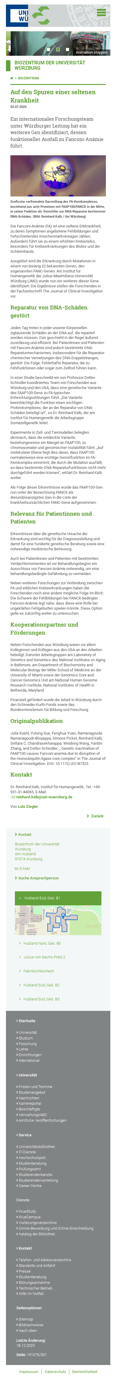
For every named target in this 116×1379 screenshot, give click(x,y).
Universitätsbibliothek (37, 1146)
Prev (16, 43)
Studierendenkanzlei (36, 1174)
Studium (26, 1038)
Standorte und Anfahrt (37, 1265)
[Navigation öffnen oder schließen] (101, 12)
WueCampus (30, 1217)
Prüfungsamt (30, 1169)
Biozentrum (28, 78)
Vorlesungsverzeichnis (38, 1222)
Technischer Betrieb (35, 1288)
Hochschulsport (32, 1157)
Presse (25, 1271)
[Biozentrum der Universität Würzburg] (48, 15)
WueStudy (27, 1211)
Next (100, 43)
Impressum (28, 1371)
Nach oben (28, 1330)
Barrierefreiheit (84, 1371)
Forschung (28, 1044)
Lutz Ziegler (28, 806)
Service (25, 1135)
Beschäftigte (29, 1109)
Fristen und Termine (35, 1086)
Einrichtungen (30, 1055)
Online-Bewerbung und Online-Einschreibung (56, 1228)
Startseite (27, 1021)
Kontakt (24, 835)
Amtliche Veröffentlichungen (43, 1120)
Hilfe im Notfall (31, 1293)
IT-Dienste (27, 1152)
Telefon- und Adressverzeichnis (45, 1260)
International (29, 1060)
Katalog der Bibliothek (37, 1234)
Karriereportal (30, 1103)
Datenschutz (55, 1371)
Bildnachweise (31, 1325)
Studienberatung (32, 1163)
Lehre (23, 1049)
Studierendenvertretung (38, 1180)
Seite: (21, 1354)
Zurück (97, 816)
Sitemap (26, 1319)
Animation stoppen (91, 52)
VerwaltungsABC (33, 1115)
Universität (28, 1032)
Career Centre (30, 1185)
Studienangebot (32, 1092)
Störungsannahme (34, 1282)
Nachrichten (29, 1098)
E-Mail (25, 868)
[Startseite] (11, 78)
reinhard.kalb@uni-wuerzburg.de (44, 797)
